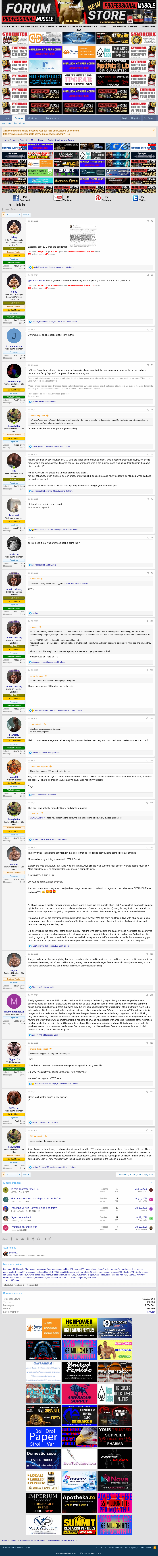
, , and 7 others (51, 446)
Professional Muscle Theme (17, 1547)
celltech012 (68, 1269)
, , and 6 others (50, 946)
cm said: (34, 627)
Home (7, 118)
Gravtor (30, 1275)
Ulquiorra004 (116, 1272)
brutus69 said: (36, 724)
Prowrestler (142, 1220)
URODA (144, 1211)
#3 (152, 330)
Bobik (73, 1277)
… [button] (15, 215)
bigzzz (32, 1269)
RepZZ (101, 1269)
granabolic (41, 1269)
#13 (151, 761)
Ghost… (94, 1272)
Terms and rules (115, 1547)
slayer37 (18, 1277)
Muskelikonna (32, 1272)
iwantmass (8, 1277)
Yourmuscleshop (54, 1269)
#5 (152, 410)
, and (44, 402)
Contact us (101, 1547)
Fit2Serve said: (37, 1136)
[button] (42, 118)
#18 (151, 1043)
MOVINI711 (64, 1277)
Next (25, 215)
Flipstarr (126, 1272)
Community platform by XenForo (79, 1553)
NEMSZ (132, 1275)
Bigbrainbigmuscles (61, 1275)
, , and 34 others (53, 267)
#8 (152, 538)
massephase (90, 1269)
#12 (151, 718)
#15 (151, 848)
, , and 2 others (54, 1167)
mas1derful (92, 1277)
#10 (151, 621)
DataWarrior (52, 1277)
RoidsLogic (105, 1275)
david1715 (64, 1272)
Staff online (9, 1247)
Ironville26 (84, 1272)
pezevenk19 (8, 1272)
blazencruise (28, 1277)
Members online (12, 1264)
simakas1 (7, 1275)
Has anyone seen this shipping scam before (36, 1198)
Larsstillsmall (45, 1272)
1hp (26, 1269)
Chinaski (20, 1269)
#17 (151, 995)
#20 (151, 1130)
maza (13, 1230)
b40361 (55, 1272)
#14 (151, 803)
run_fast (123, 1275)
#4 (152, 365)
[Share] (148, 221)
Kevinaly (141, 1275)
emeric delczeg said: (39, 766)
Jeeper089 (81, 1277)
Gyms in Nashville (21, 1217)
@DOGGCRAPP (37, 280)
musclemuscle (19, 1275)
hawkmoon (126, 1269)
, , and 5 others (54, 322)
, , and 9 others (56, 530)
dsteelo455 (40, 1275)
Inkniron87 (20, 1272)
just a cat (74, 1272)
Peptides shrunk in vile (24, 1226)
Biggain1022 (93, 1275)
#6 (152, 454)
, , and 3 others (52, 491)
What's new (33, 118)
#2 (152, 275)
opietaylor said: (37, 676)
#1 (152, 221)
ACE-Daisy (81, 1275)
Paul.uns (115, 1275)
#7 (152, 499)
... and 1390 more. (11, 1280)
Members (51, 118)
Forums (19, 118)
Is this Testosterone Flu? (25, 1189)
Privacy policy (131, 1547)
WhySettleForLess (139, 1272)
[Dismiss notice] (153, 130)
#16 (151, 954)
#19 (151, 1092)
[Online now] (13, 234)
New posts (6, 123)
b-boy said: (35, 579)
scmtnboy (15, 1221)
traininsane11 (9, 1269)
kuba (73, 1275)
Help (142, 1547)
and (44, 565)
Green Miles (40, 1277)
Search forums (20, 123)
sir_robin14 (115, 1269)
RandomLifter (141, 1230)
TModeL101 (142, 1192)
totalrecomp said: (37, 415)
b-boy (6, 209)
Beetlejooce (104, 1272)
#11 (151, 670)
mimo (48, 1275)
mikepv (14, 1201)
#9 (152, 573)
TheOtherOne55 (18, 1211)
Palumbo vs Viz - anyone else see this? (34, 1207)
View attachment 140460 (77, 583)
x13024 (14, 1192)
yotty (107, 1269)
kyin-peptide (137, 1269)
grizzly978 (143, 1201)
